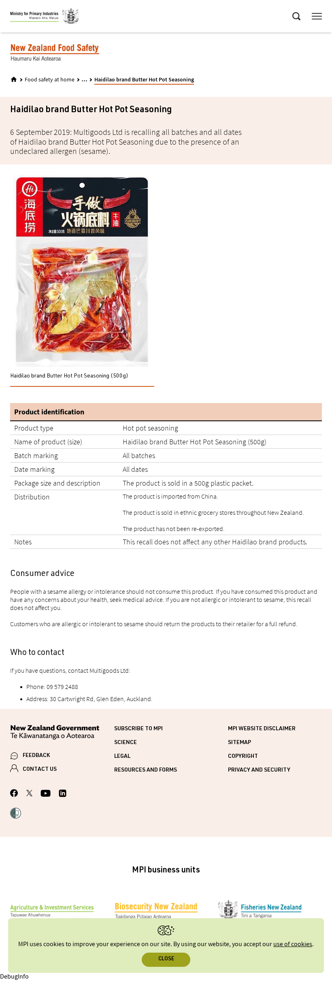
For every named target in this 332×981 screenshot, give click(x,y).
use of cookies (292, 944)
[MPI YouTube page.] (45, 794)
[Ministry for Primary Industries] (44, 17)
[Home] (13, 79)
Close (166, 959)
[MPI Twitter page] (29, 794)
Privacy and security (259, 770)
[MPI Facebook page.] (14, 794)
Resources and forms (145, 770)
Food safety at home (49, 79)
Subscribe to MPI (138, 729)
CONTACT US (40, 769)
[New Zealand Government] (62, 733)
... (84, 79)
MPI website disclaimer (262, 729)
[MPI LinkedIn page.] (62, 794)
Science (125, 743)
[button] (15, 814)
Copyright (243, 756)
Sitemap (239, 743)
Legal (122, 756)
